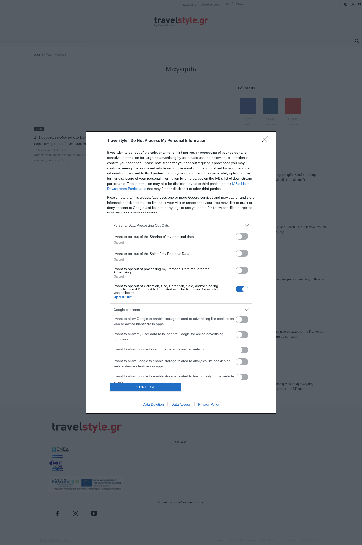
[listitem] (181, 225)
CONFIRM (145, 387)
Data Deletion (153, 404)
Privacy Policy (209, 404)
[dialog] (181, 272)
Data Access (181, 404)
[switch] (242, 236)
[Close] (266, 141)
